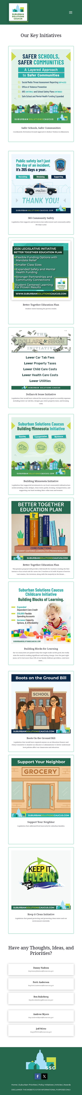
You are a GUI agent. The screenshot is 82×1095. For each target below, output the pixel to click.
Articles (59, 1085)
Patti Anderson (41, 982)
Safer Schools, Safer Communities (41, 128)
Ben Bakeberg (41, 996)
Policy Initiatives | (47, 1085)
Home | (15, 1085)
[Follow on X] (44, 1076)
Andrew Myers (41, 1014)
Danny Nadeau (41, 967)
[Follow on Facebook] (38, 1076)
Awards (67, 1085)
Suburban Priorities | (29, 1085)
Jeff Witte (41, 1028)
